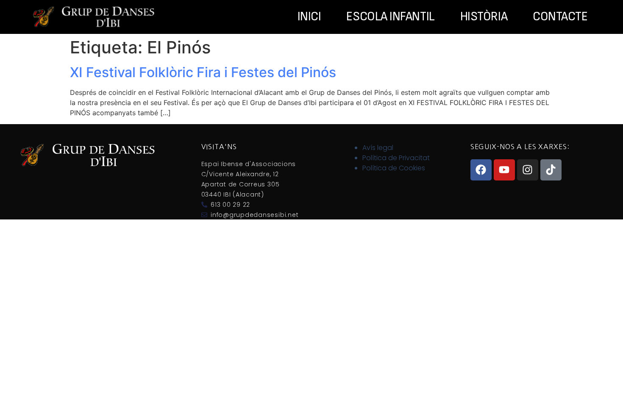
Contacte (560, 17)
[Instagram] (527, 169)
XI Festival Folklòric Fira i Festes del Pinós (203, 72)
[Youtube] (504, 169)
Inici (309, 17)
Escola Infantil (390, 17)
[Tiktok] (551, 169)
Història (483, 17)
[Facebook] (481, 169)
